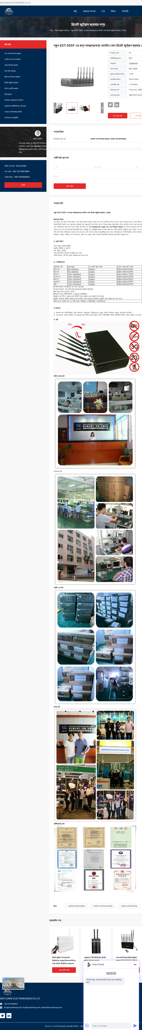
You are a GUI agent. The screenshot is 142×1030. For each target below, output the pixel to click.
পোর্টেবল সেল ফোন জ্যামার (12, 59)
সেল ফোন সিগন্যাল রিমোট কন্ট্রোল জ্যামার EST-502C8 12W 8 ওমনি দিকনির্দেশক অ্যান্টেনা (126, 960)
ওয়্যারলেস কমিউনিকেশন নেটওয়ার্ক (15, 106)
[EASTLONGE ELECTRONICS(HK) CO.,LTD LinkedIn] (116, 104)
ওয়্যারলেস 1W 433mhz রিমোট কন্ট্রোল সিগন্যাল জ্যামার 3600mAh (95, 960)
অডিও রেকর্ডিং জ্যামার (11, 88)
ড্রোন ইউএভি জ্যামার (11, 65)
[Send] (135, 1026)
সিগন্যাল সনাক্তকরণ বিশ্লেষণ (13, 100)
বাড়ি (51, 30)
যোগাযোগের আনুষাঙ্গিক (11, 117)
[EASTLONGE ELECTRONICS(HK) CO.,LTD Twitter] (110, 104)
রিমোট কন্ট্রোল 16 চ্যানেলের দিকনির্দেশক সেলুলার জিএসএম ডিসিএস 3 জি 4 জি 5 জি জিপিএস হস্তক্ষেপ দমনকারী (64, 960)
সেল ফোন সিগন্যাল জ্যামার (12, 53)
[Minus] (135, 964)
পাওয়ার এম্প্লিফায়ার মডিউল (13, 112)
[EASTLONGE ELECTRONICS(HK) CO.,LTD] (9, 11)
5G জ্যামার (8, 94)
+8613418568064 (22, 177)
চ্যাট (23, 185)
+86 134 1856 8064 (20, 171)
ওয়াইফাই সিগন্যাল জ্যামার (76, 906)
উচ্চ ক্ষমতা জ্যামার (10, 71)
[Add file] (87, 1026)
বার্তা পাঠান (69, 186)
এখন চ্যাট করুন (117, 116)
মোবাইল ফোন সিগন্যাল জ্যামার (102, 906)
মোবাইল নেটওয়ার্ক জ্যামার (129, 906)
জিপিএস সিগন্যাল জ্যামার (12, 77)
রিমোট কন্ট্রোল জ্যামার (62, 30)
